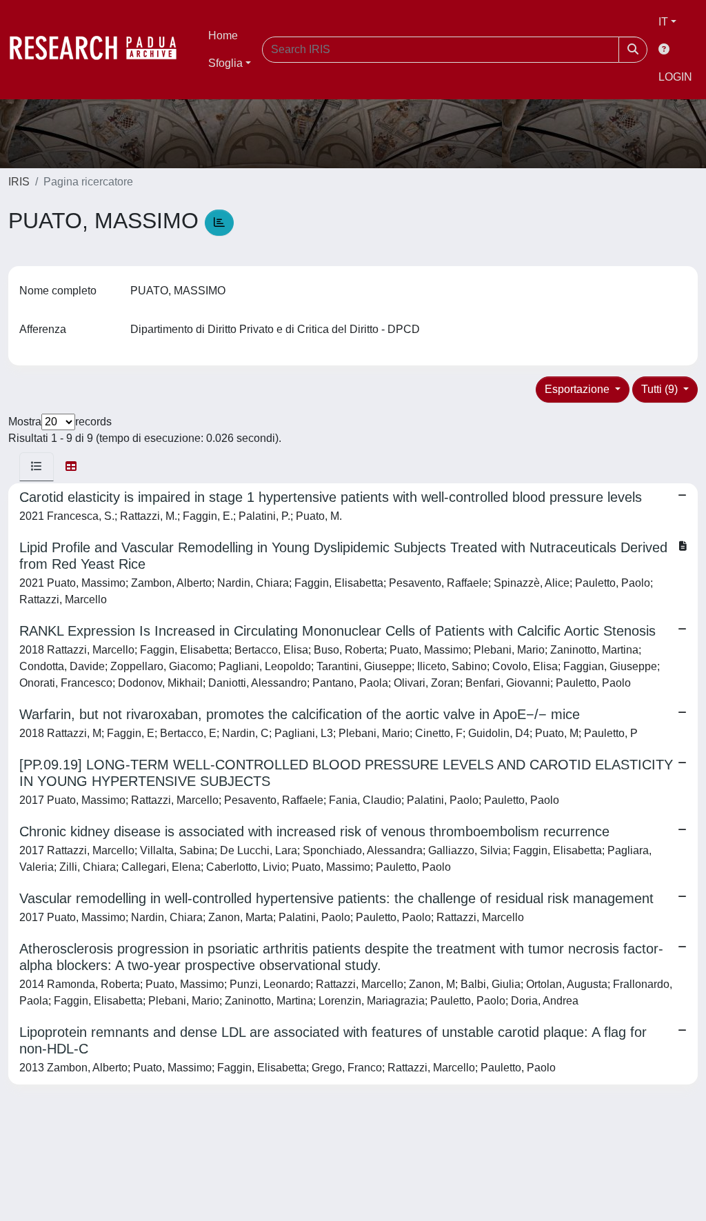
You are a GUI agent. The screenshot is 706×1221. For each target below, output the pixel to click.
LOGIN (675, 77)
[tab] (36, 466)
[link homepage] (100, 50)
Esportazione (578, 389)
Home (223, 35)
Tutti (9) (660, 389)
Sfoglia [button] (225, 63)
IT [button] (663, 22)
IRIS (19, 182)
